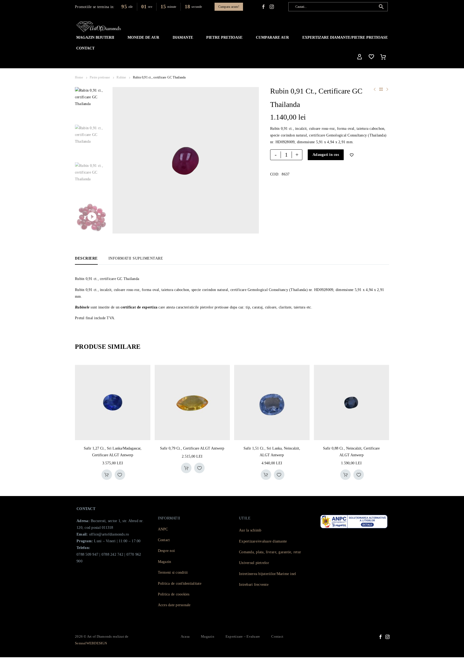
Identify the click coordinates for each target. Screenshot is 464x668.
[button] (381, 6)
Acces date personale (174, 605)
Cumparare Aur (272, 37)
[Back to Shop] (381, 89)
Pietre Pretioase (224, 37)
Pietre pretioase (100, 77)
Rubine (121, 77)
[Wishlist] (371, 57)
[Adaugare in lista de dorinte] (120, 474)
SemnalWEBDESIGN (91, 643)
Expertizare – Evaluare (243, 636)
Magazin (164, 562)
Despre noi (166, 551)
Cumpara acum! (228, 7)
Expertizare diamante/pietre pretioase (345, 37)
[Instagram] (387, 637)
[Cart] (383, 57)
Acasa (185, 636)
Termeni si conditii (173, 572)
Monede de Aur (143, 37)
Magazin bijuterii (95, 37)
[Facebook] (263, 7)
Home (79, 77)
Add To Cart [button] (107, 474)
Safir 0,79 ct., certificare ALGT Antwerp (192, 448)
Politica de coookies (174, 594)
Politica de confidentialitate (179, 583)
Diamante (183, 37)
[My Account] (359, 57)
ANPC (163, 529)
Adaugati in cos (326, 155)
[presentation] (119, 160)
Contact (85, 48)
